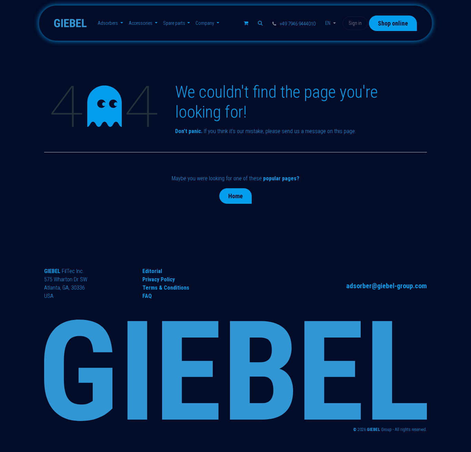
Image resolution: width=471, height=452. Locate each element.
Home (235, 196)
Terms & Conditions (165, 287)
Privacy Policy (158, 279)
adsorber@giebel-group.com (386, 286)
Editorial (152, 271)
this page (344, 131)
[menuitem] (110, 23)
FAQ (147, 296)
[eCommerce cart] (245, 23)
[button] (260, 23)
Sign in (355, 23)
